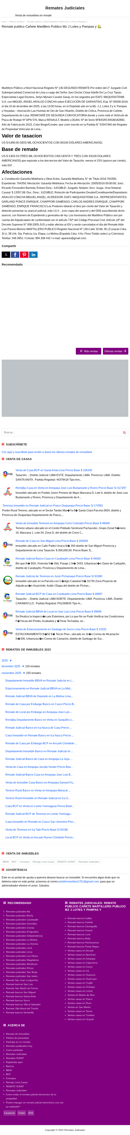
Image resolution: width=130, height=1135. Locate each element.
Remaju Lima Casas (43, 861)
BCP (14, 861)
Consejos (25, 861)
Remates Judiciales (89, 861)
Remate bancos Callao (80, 918)
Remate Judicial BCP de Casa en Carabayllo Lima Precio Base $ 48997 (59, 593)
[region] (65, 57)
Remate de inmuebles (17, 1034)
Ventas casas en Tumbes (81, 1015)
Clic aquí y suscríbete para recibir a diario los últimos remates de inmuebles (47, 452)
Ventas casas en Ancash (81, 950)
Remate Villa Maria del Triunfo (22, 1008)
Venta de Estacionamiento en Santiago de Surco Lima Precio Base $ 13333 (61, 629)
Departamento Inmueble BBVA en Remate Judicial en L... (39, 680)
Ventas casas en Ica (78, 970)
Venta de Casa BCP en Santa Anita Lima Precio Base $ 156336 (54, 470)
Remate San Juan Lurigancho (22, 980)
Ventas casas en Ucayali (81, 1019)
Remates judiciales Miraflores (21, 964)
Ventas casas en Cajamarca (83, 962)
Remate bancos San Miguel (21, 992)
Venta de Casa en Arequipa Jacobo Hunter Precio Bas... (39, 766)
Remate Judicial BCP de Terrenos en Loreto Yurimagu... (38, 813)
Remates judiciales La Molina (21, 939)
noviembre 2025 (12, 673)
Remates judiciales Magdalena (22, 960)
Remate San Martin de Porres (22, 988)
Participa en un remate (18, 1042)
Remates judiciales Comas (20, 927)
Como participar (14, 1050)
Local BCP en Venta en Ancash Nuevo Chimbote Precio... (40, 837)
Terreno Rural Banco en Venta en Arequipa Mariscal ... (37, 790)
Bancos (10, 1066)
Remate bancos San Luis (19, 984)
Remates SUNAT (15, 1058)
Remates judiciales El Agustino (22, 931)
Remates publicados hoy (19, 1046)
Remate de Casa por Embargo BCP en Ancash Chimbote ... (41, 743)
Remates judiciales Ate (18, 911)
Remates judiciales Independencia (24, 935)
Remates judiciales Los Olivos (22, 956)
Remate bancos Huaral (80, 930)
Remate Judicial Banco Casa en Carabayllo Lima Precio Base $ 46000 (58, 558)
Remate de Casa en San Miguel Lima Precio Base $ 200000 (52, 540)
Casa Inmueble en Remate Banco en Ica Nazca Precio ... (39, 735)
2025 (5, 660)
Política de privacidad (17, 1038)
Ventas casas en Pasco (80, 999)
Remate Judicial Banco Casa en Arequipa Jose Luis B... (38, 774)
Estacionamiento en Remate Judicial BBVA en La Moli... (38, 688)
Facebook (9, 1113)
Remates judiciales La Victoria (22, 943)
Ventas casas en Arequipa (81, 958)
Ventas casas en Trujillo (80, 983)
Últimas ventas (113, 351)
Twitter (21, 1113)
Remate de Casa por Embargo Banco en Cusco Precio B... (40, 704)
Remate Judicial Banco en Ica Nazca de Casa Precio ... (38, 727)
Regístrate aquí (14, 1062)
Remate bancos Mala (79, 938)
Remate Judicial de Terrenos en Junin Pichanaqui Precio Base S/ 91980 (59, 576)
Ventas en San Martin (79, 1007)
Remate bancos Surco (18, 1000)
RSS (30, 1113)
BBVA (6, 861)
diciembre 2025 (11, 666)
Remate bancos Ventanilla (20, 1012)
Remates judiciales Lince (19, 952)
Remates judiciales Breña (19, 915)
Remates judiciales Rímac (20, 968)
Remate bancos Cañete (80, 922)
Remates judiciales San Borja (21, 972)
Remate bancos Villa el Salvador (23, 1004)
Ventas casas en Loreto (80, 991)
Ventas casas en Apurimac (82, 954)
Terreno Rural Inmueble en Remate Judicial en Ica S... (37, 798)
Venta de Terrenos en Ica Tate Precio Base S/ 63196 (36, 829)
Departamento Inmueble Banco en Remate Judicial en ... (39, 751)
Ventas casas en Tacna (80, 1011)
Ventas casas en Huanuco (81, 974)
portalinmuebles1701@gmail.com (78, 881)
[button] (6, 255)
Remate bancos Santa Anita (21, 996)
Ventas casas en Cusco (80, 966)
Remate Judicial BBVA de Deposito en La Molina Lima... (39, 696)
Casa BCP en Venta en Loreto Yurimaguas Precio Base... (39, 806)
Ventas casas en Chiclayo (81, 987)
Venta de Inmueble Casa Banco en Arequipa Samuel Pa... (40, 782)
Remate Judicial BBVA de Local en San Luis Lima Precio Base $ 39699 (58, 611)
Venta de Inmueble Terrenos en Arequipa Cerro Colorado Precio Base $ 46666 (63, 523)
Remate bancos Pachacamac (83, 942)
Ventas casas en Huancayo (82, 978)
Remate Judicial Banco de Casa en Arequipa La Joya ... (38, 759)
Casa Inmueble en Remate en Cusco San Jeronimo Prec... (40, 821)
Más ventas (90, 351)
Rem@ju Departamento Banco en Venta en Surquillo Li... (39, 719)
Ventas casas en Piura (79, 1003)
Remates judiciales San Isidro (22, 976)
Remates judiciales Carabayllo (22, 919)
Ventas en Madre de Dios (81, 995)
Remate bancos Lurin (79, 934)
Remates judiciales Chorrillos (21, 923)
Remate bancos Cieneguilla (82, 926)
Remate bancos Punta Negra (83, 946)
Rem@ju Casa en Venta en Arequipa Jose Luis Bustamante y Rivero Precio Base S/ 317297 (71, 487)
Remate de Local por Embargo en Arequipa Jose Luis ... (38, 712)
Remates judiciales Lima (19, 948)
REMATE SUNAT (66, 861)
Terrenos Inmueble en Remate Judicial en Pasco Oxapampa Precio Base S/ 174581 (53, 505)
